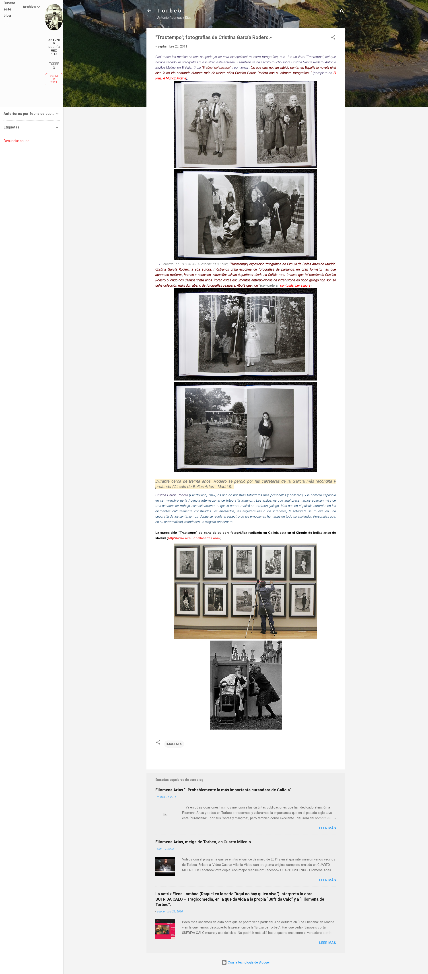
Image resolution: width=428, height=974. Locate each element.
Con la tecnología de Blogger (248, 962)
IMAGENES (174, 744)
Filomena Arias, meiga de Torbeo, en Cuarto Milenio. (203, 842)
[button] (333, 38)
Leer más (327, 828)
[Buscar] (342, 12)
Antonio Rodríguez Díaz (54, 47)
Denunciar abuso (16, 141)
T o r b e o (169, 11)
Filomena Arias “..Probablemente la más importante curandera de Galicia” (223, 790)
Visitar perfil (54, 79)
